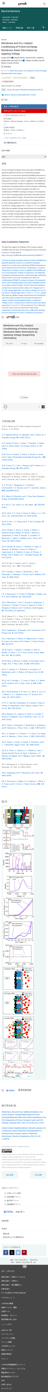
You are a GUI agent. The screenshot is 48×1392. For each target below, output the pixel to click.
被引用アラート (13, 1200)
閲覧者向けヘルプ (8, 1372)
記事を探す (5, 1289)
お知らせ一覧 (6, 1330)
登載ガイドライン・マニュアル (13, 1368)
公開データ (5, 1311)
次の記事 (38, 1175)
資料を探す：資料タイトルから (13, 1277)
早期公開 (19, 28)
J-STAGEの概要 (7, 1303)
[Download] (43, 406)
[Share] (39, 406)
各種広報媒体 (6, 1354)
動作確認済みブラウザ (9, 1376)
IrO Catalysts (29, 71)
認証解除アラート (14, 1204)
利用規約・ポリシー (9, 1315)
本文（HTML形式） (12, 106)
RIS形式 (8, 119)
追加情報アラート (14, 1197)
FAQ (3, 1380)
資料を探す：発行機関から (11, 1285)
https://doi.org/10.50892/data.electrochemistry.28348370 (22, 255)
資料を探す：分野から (9, 1281)
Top (25, 1266)
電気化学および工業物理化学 (13, 1237)
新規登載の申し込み (9, 1319)
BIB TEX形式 (10, 127)
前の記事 (9, 1175)
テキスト (9, 133)
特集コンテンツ (7, 1350)
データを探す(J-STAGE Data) (12, 1293)
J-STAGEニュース (8, 1346)
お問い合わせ (6, 1384)
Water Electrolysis (16, 71)
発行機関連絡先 (10, 142)
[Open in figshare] (5, 407)
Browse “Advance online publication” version (20, 95)
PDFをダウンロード (14, 111)
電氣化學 (6, 1234)
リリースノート (7, 1334)
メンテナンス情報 (8, 1338)
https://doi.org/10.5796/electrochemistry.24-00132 (25, 90)
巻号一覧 (30, 28)
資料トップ (7, 28)
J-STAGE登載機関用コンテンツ (13, 1364)
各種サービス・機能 (9, 1307)
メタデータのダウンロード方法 (15, 138)
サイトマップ (6, 1388)
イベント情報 (6, 1342)
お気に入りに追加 (14, 1193)
